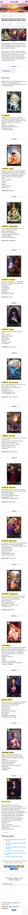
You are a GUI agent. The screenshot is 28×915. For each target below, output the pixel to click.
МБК (21, 862)
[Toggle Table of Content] (13, 70)
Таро (16, 862)
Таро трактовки (17, 860)
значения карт (7, 860)
